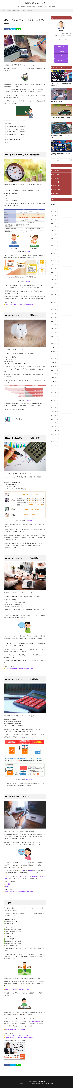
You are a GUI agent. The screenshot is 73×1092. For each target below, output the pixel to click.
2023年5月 (54, 245)
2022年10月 (55, 264)
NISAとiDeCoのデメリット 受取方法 (14, 129)
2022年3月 (54, 283)
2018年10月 (55, 438)
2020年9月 (54, 351)
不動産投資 (55, 185)
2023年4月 (54, 249)
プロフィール (61, 46)
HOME (17, 6)
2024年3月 (54, 227)
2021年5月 (54, 321)
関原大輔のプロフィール (56, 101)
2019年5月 (54, 411)
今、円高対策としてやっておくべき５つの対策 (61, 136)
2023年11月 (55, 230)
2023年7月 (54, 238)
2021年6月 (54, 317)
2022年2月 (54, 287)
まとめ (7, 142)
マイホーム (55, 189)
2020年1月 (54, 381)
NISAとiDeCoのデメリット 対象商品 (14, 134)
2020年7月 (54, 358)
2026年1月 (54, 215)
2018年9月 (54, 441)
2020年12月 (55, 340)
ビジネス (46, 6)
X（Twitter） (61, 51)
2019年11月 (55, 389)
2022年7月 (54, 276)
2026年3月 (54, 208)
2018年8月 (54, 445)
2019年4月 (54, 415)
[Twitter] (13, 29)
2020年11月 (55, 343)
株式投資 (23, 6)
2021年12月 (55, 294)
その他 (54, 193)
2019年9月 (54, 396)
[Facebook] (7, 29)
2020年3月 (54, 374)
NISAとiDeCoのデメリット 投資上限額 (15, 131)
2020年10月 (55, 347)
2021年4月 (54, 325)
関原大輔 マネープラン (36, 3)
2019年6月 (54, 407)
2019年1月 (54, 426)
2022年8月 (54, 272)
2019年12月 (55, 385)
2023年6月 (54, 242)
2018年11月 (55, 434)
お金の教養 (39, 6)
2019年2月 (54, 423)
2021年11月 (55, 298)
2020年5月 (54, 366)
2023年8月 (54, 234)
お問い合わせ (52, 6)
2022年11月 (55, 260)
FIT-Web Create (36, 1083)
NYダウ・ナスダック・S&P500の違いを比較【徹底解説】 (61, 84)
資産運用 (29, 6)
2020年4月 (54, 370)
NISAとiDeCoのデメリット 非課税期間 (15, 126)
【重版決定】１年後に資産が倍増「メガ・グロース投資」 (61, 154)
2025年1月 (54, 223)
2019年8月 (54, 400)
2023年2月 (54, 253)
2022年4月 (54, 279)
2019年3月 (54, 419)
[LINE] (18, 29)
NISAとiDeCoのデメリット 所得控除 (14, 137)
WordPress (50, 1083)
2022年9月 (54, 268)
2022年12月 (55, 257)
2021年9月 (54, 306)
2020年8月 (54, 355)
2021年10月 (55, 302)
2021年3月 (54, 328)
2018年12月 (55, 430)
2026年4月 (54, 204)
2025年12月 (55, 219)
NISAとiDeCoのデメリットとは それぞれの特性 (22, 10)
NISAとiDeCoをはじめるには (12, 139)
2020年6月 (54, 362)
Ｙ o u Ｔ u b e (61, 55)
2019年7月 (54, 404)
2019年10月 (55, 392)
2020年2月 (54, 377)
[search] (70, 160)
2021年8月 (54, 309)
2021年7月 (54, 313)
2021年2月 (54, 332)
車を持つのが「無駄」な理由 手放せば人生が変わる (61, 118)
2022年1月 (54, 291)
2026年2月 (54, 211)
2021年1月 (54, 336)
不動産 (33, 6)
